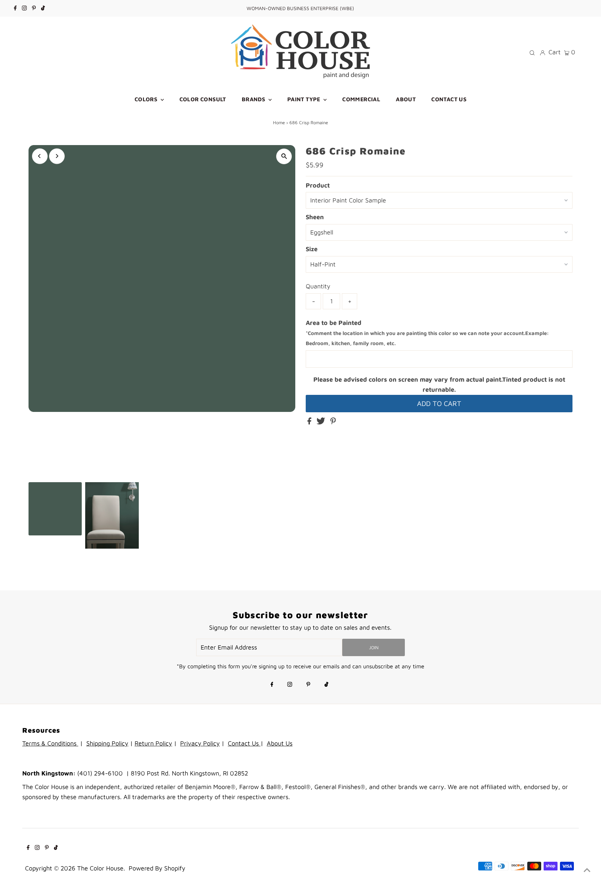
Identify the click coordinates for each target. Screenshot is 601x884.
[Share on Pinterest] (333, 422)
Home (279, 122)
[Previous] (40, 156)
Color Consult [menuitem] (202, 99)
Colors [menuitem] (147, 99)
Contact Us (244, 743)
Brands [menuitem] (254, 99)
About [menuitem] (406, 99)
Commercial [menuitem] (361, 99)
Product (318, 185)
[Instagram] (24, 8)
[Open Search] (532, 52)
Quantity (318, 286)
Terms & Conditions (50, 743)
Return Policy (153, 743)
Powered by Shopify (157, 868)
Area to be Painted (427, 333)
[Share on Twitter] (321, 422)
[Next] (57, 156)
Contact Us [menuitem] (448, 99)
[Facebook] (15, 8)
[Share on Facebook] (310, 422)
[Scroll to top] (587, 870)
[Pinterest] (34, 8)
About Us (280, 743)
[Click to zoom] (284, 156)
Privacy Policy (200, 743)
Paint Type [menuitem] (304, 99)
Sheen (315, 217)
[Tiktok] (43, 8)
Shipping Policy (107, 743)
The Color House (100, 868)
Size (312, 249)
